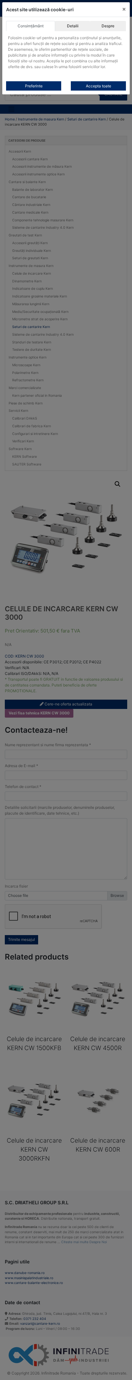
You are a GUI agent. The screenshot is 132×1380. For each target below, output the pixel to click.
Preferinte (34, 86)
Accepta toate (98, 86)
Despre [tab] (108, 25)
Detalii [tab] (72, 25)
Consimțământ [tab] (31, 25)
